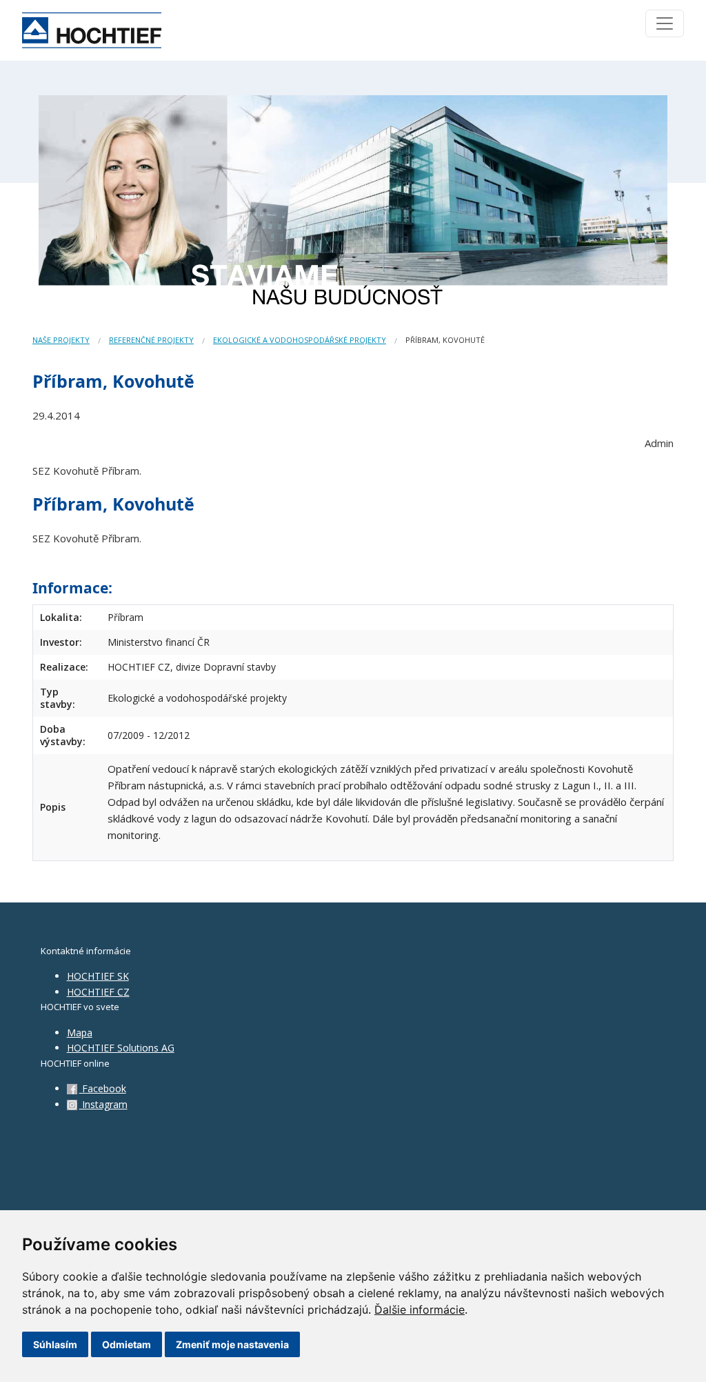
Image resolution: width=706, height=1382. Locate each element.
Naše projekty (61, 340)
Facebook (102, 1088)
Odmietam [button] (126, 1344)
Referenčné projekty (151, 340)
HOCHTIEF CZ (98, 991)
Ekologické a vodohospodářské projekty (299, 340)
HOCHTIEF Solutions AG (120, 1047)
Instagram (103, 1104)
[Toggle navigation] (664, 23)
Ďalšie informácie (419, 1309)
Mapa (79, 1032)
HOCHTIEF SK (98, 976)
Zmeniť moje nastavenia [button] (232, 1344)
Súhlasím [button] (55, 1344)
